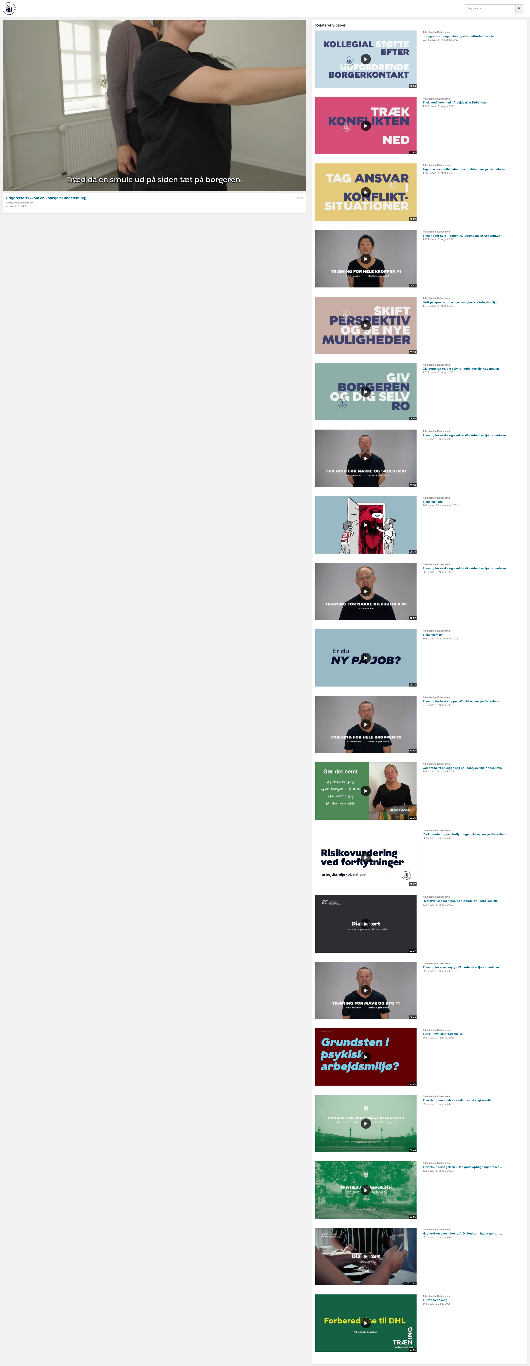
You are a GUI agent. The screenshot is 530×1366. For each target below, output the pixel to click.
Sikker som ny (433, 634)
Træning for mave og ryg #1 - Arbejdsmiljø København (461, 967)
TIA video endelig (435, 1299)
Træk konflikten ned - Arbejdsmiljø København (455, 102)
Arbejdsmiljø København (19, 202)
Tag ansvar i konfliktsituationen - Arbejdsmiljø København (464, 169)
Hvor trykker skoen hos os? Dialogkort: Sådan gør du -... (463, 1233)
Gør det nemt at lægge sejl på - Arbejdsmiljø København (462, 767)
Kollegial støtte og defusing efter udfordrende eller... (460, 36)
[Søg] (519, 8)
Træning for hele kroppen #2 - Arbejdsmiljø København (461, 701)
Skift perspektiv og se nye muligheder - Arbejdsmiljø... (461, 302)
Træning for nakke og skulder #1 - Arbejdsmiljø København (464, 435)
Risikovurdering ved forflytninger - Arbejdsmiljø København (465, 834)
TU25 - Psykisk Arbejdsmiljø (442, 1033)
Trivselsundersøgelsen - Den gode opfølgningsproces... (462, 1167)
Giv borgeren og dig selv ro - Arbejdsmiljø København (461, 368)
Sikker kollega (433, 501)
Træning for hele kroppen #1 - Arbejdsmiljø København (461, 235)
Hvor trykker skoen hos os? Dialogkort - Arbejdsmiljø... (461, 900)
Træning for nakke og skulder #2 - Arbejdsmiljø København (464, 568)
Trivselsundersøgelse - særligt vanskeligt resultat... (459, 1100)
